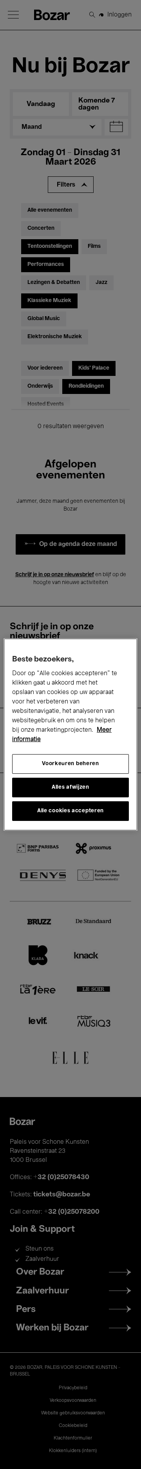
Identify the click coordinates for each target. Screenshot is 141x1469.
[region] (70, 734)
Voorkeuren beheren (70, 763)
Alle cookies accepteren (70, 810)
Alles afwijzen (70, 787)
